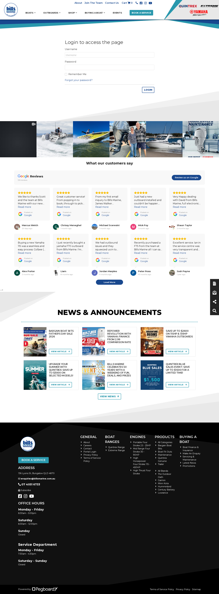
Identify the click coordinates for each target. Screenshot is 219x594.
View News (108, 396)
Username (71, 49)
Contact (87, 448)
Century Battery (166, 489)
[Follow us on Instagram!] (26, 497)
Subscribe (26, 490)
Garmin (162, 480)
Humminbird (164, 486)
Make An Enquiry (191, 453)
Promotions (189, 466)
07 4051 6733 (30, 484)
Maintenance (165, 454)
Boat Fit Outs (165, 451)
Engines (137, 437)
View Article (59, 351)
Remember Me (77, 74)
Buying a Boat (188, 439)
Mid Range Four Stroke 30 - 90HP (141, 451)
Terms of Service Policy (162, 589)
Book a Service (141, 12)
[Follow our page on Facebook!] (142, 3)
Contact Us (112, 2)
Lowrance (163, 492)
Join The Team (93, 2)
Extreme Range (116, 450)
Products (164, 437)
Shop (71, 12)
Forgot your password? (79, 80)
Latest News (189, 463)
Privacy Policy (90, 454)
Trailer (161, 464)
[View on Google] (17, 227)
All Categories (165, 442)
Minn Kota (163, 483)
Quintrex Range (116, 447)
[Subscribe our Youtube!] (32, 497)
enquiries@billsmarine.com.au (38, 478)
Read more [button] (24, 207)
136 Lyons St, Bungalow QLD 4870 (36, 473)
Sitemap (196, 589)
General (88, 437)
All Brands (163, 471)
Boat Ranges (112, 439)
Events (117, 12)
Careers (87, 445)
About (78, 2)
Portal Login (89, 451)
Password (70, 61)
